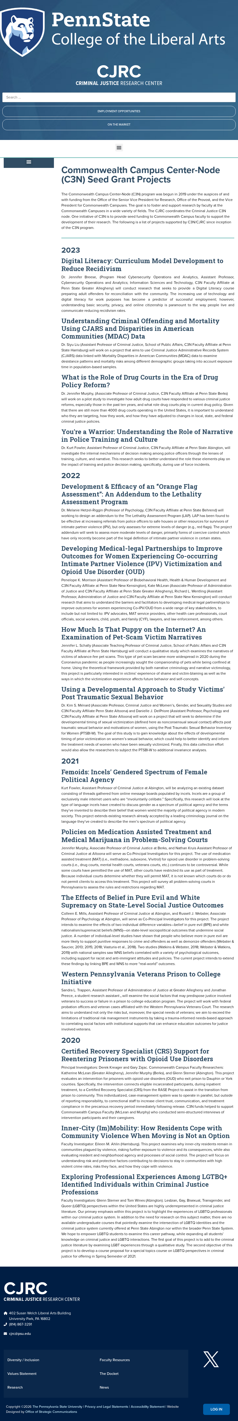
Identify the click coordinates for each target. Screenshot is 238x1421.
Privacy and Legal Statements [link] (106, 1406)
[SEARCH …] (119, 97)
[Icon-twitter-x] (211, 1359)
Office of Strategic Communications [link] (51, 1411)
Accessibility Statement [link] (148, 1406)
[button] (119, 147)
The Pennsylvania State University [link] (57, 1406)
